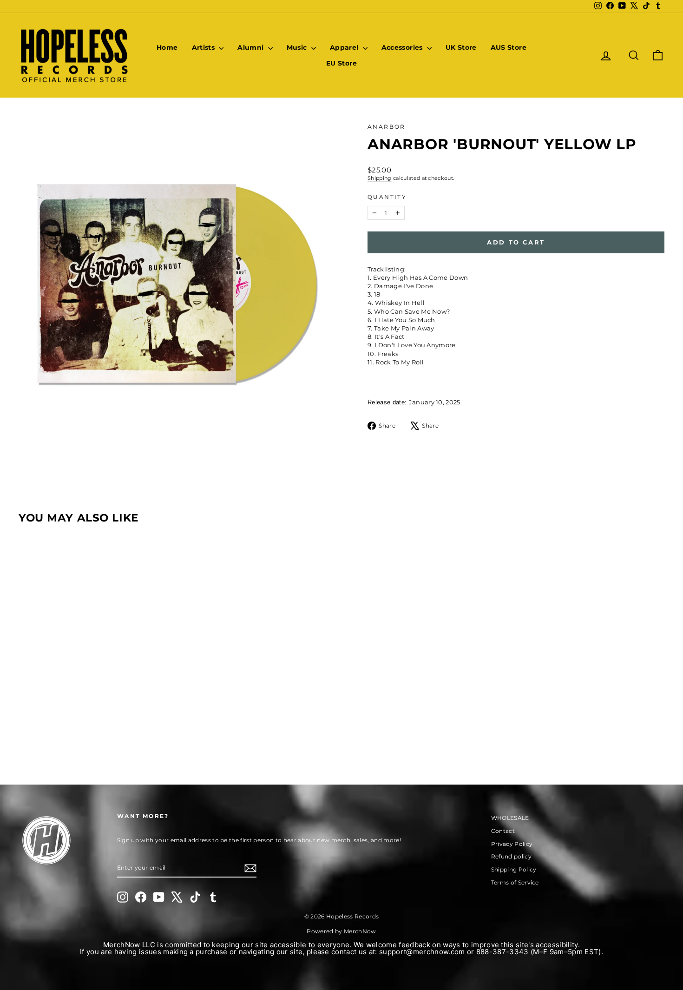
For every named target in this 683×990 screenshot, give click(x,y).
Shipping (380, 178)
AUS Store (508, 47)
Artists (204, 47)
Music (298, 47)
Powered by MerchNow (341, 931)
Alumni (251, 47)
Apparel (345, 47)
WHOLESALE (510, 817)
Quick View (95, 691)
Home (167, 47)
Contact (503, 830)
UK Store (461, 47)
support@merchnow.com (422, 951)
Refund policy (511, 856)
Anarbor (387, 126)
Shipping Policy (514, 869)
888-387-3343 (502, 951)
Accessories (403, 47)
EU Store (341, 63)
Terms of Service (515, 882)
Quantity (387, 196)
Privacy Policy (512, 843)
